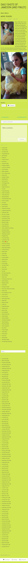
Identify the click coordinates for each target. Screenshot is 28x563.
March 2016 (4, 519)
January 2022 (5, 382)
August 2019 (4, 438)
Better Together (5, 171)
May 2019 (4, 444)
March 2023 (4, 360)
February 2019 (5, 450)
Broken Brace (5, 259)
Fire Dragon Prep (5, 183)
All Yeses (4, 202)
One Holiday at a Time (6, 292)
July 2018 (4, 464)
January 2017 (5, 499)
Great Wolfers (5, 204)
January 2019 (5, 452)
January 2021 (5, 405)
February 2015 (5, 544)
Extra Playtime (5, 169)
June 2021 (4, 395)
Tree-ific (3, 188)
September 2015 (5, 530)
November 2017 (5, 480)
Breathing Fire (5, 179)
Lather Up (4, 304)
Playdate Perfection (6, 232)
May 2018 (4, 468)
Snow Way (4, 253)
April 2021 (4, 399)
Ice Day (3, 271)
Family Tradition (5, 318)
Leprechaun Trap (5, 239)
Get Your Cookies (5, 214)
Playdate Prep (5, 235)
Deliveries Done (5, 226)
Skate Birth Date (5, 306)
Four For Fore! (5, 296)
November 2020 (5, 409)
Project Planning (5, 190)
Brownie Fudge (5, 222)
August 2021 (4, 392)
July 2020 (4, 417)
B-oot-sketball (5, 312)
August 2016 (4, 509)
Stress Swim (4, 333)
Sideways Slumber (6, 233)
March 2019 (4, 448)
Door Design (4, 263)
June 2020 (4, 419)
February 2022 (5, 380)
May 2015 (4, 538)
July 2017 (4, 487)
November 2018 (5, 456)
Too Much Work (5, 265)
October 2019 (5, 435)
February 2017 (5, 497)
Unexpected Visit (5, 153)
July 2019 (4, 440)
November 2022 (5, 364)
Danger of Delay (5, 177)
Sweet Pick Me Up (6, 220)
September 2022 (5, 368)
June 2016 (4, 513)
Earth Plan (4, 161)
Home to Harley (5, 200)
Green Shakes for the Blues (8, 228)
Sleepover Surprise (6, 208)
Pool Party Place (5, 237)
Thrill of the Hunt (5, 194)
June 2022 (4, 374)
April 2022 (4, 378)
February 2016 (5, 521)
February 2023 (5, 362)
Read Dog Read (5, 323)
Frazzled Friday (5, 163)
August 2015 (4, 532)
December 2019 (5, 431)
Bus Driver (4, 327)
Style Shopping (5, 322)
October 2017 (5, 482)
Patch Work (4, 331)
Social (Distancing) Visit (22, 117)
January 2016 (5, 523)
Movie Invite (4, 310)
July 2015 (4, 534)
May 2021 (4, 397)
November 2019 (5, 433)
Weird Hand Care (5, 314)
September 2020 (5, 413)
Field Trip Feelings (6, 243)
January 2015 (5, 546)
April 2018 (4, 470)
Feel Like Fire (5, 181)
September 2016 (5, 507)
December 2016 (5, 501)
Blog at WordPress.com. (5, 555)
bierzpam (10, 18)
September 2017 (5, 484)
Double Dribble (5, 257)
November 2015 (5, 527)
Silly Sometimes (5, 196)
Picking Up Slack (5, 286)
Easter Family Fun (6, 187)
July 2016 (4, 511)
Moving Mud (4, 337)
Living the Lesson (5, 216)
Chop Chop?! (5, 294)
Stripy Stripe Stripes (6, 247)
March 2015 (4, 542)
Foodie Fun (4, 261)
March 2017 (4, 495)
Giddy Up (4, 157)
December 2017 (5, 478)
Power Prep (4, 255)
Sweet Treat (4, 269)
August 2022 (4, 370)
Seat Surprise (5, 206)
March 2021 (4, 401)
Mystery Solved (5, 282)
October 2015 (5, 529)
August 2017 (4, 485)
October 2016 (5, 505)
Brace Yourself (5, 302)
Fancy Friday (4, 149)
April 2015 (4, 540)
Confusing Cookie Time (7, 279)
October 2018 (5, 458)
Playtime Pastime (5, 165)
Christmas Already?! (6, 320)
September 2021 (5, 390)
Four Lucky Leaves (6, 173)
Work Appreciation (5, 117)
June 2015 (4, 536)
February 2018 (5, 474)
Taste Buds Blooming (6, 198)
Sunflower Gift (5, 151)
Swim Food (4, 290)
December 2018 (5, 454)
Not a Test (4, 267)
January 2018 (5, 476)
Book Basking (5, 275)
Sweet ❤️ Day (5, 241)
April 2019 (4, 446)
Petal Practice (5, 316)
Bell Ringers (4, 155)
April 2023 (4, 358)
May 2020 (15, 18)
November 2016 (5, 503)
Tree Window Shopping (7, 341)
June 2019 (4, 442)
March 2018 (4, 472)
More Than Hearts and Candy (8, 288)
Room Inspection (5, 325)
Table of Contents (5, 192)
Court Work (4, 284)
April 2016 (4, 517)
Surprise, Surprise (6, 245)
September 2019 (5, 437)
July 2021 (4, 394)
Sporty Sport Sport (6, 298)
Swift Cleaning (5, 280)
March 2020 (4, 425)
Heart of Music (5, 329)
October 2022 (5, 366)
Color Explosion (5, 224)
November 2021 (5, 386)
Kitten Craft (4, 277)
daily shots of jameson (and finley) (13, 6)
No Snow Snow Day (6, 273)
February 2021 (5, 403)
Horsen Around (5, 159)
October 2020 (5, 411)
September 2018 (5, 460)
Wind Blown (4, 185)
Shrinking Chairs (5, 230)
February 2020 (5, 427)
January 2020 (5, 429)
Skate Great (4, 251)
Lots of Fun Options (6, 167)
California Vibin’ (5, 212)
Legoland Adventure (6, 210)
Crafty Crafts (4, 147)
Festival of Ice (5, 308)
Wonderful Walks (5, 339)
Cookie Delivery (5, 249)
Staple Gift (4, 300)
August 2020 (4, 415)
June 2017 (4, 489)
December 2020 (5, 407)
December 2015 (5, 525)
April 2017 (4, 493)
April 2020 (4, 423)
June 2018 (4, 466)
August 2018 (4, 462)
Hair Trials (4, 335)
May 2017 (4, 491)
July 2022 (4, 372)
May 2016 (4, 515)
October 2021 (5, 388)
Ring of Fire (4, 175)
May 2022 (4, 376)
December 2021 (5, 384)
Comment (21, 139)
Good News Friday (6, 218)
